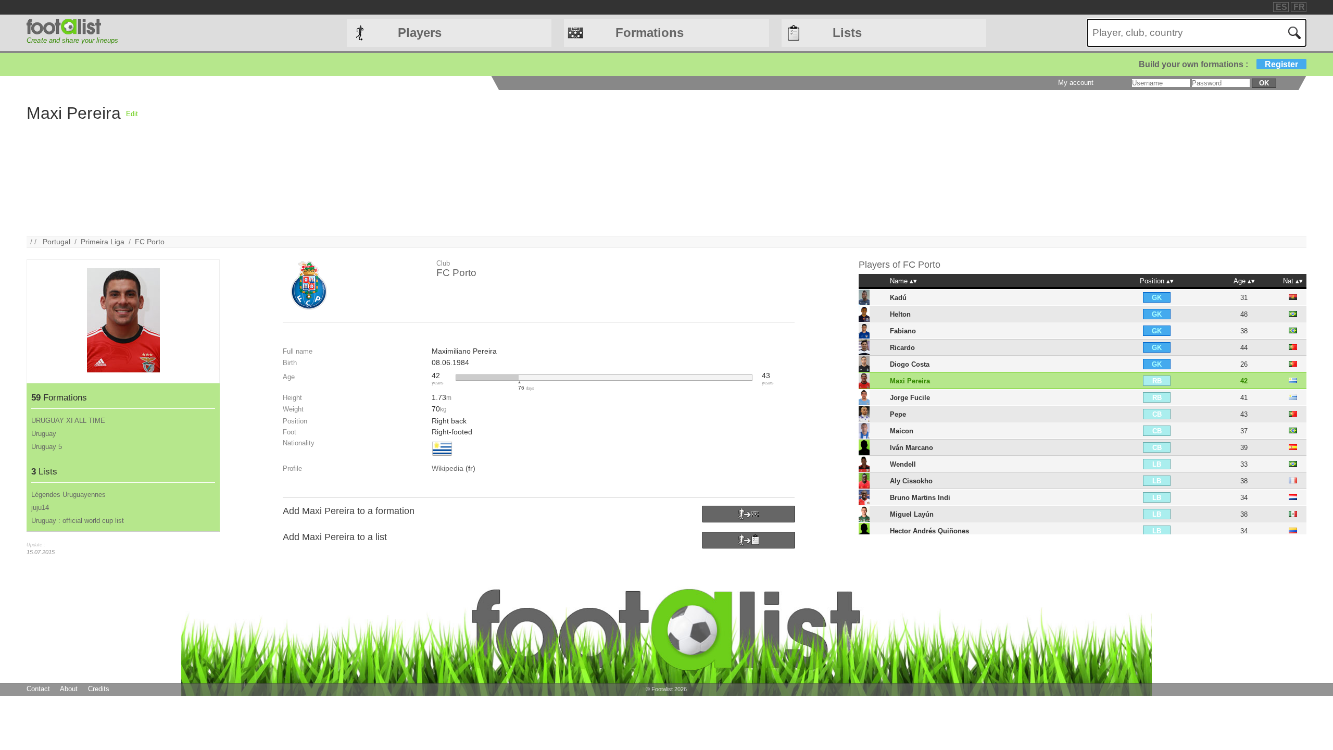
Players (420, 33)
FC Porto (150, 242)
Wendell (903, 464)
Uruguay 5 (46, 447)
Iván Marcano (911, 448)
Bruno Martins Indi (920, 498)
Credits (98, 689)
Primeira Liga (102, 242)
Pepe (898, 414)
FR (1299, 7)
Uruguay (43, 434)
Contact (38, 689)
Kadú (898, 298)
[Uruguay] (442, 457)
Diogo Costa (909, 364)
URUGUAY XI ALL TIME (68, 420)
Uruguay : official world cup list (77, 520)
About (69, 689)
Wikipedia (447, 468)
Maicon (901, 431)
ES (1281, 7)
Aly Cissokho (911, 481)
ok (1264, 83)
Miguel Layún (912, 514)
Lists (847, 33)
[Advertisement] (450, 163)
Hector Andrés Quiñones (929, 531)
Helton (900, 314)
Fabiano (903, 331)
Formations (649, 33)
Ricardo (902, 348)
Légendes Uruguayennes (68, 494)
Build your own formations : (1218, 64)
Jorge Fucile (910, 398)
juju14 (40, 507)
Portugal (56, 242)
